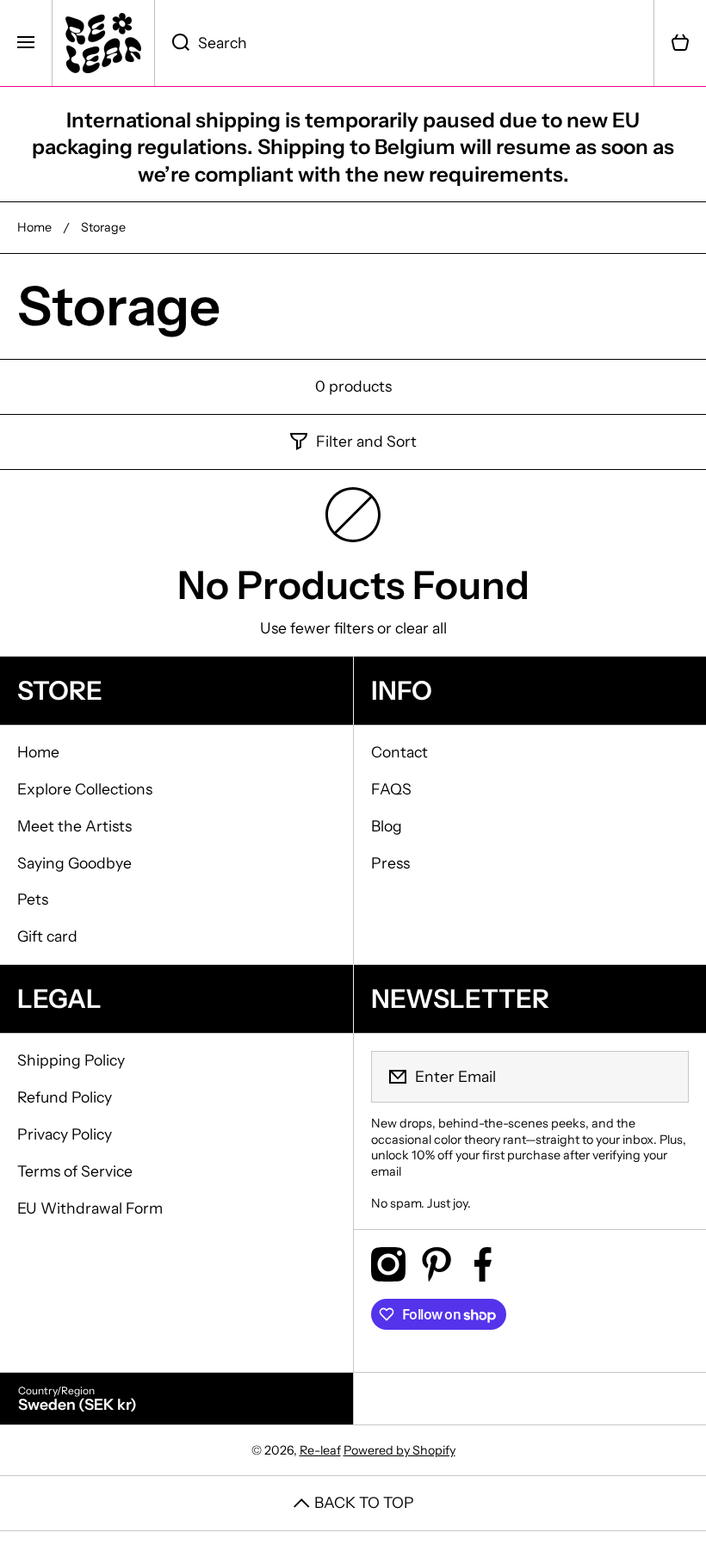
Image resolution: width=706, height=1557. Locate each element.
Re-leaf (320, 1450)
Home (34, 227)
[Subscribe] (665, 1077)
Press (390, 863)
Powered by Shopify (399, 1450)
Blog (386, 826)
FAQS (391, 789)
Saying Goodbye (74, 863)
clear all (421, 628)
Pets (32, 899)
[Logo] (103, 43)
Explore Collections (84, 789)
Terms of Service (75, 1171)
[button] (680, 43)
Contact (399, 752)
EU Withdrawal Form (90, 1208)
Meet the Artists (74, 826)
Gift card (47, 936)
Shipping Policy (71, 1060)
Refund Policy (64, 1097)
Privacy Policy (64, 1134)
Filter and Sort (366, 441)
